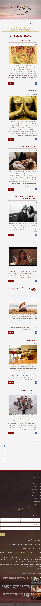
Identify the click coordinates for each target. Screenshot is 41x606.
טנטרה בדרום (37, 502)
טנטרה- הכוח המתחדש (27, 40)
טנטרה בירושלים (36, 499)
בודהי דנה (33, 202)
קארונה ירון (33, 343)
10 (4, 463)
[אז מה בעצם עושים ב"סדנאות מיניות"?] (36, 596)
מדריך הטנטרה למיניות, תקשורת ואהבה (22, 289)
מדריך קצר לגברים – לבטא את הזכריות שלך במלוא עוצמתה (16, 586)
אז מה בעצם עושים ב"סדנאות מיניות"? (16, 594)
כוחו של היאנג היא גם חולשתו (16, 577)
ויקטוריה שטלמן (32, 150)
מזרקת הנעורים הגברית (26, 146)
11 (4, 465)
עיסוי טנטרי (31, 90)
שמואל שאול (33, 393)
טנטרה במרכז (37, 492)
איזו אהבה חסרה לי (28, 390)
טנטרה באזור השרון (35, 489)
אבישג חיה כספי (32, 246)
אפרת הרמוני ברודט (31, 94)
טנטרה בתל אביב (36, 495)
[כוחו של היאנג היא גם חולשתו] (36, 580)
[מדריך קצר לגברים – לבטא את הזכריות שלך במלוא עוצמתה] (36, 588)
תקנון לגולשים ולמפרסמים (34, 505)
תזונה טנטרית (30, 340)
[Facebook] (22, 508)
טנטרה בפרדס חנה (36, 486)
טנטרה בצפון (37, 480)
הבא (35, 441)
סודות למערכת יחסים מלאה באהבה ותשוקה (24, 197)
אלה (35, 44)
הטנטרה (18, 552)
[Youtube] (19, 508)
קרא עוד (11, 83)
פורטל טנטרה (35, 23)
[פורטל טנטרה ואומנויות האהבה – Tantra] (20, 9)
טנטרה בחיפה (37, 483)
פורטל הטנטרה (37, 477)
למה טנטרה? (31, 242)
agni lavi (34, 293)
